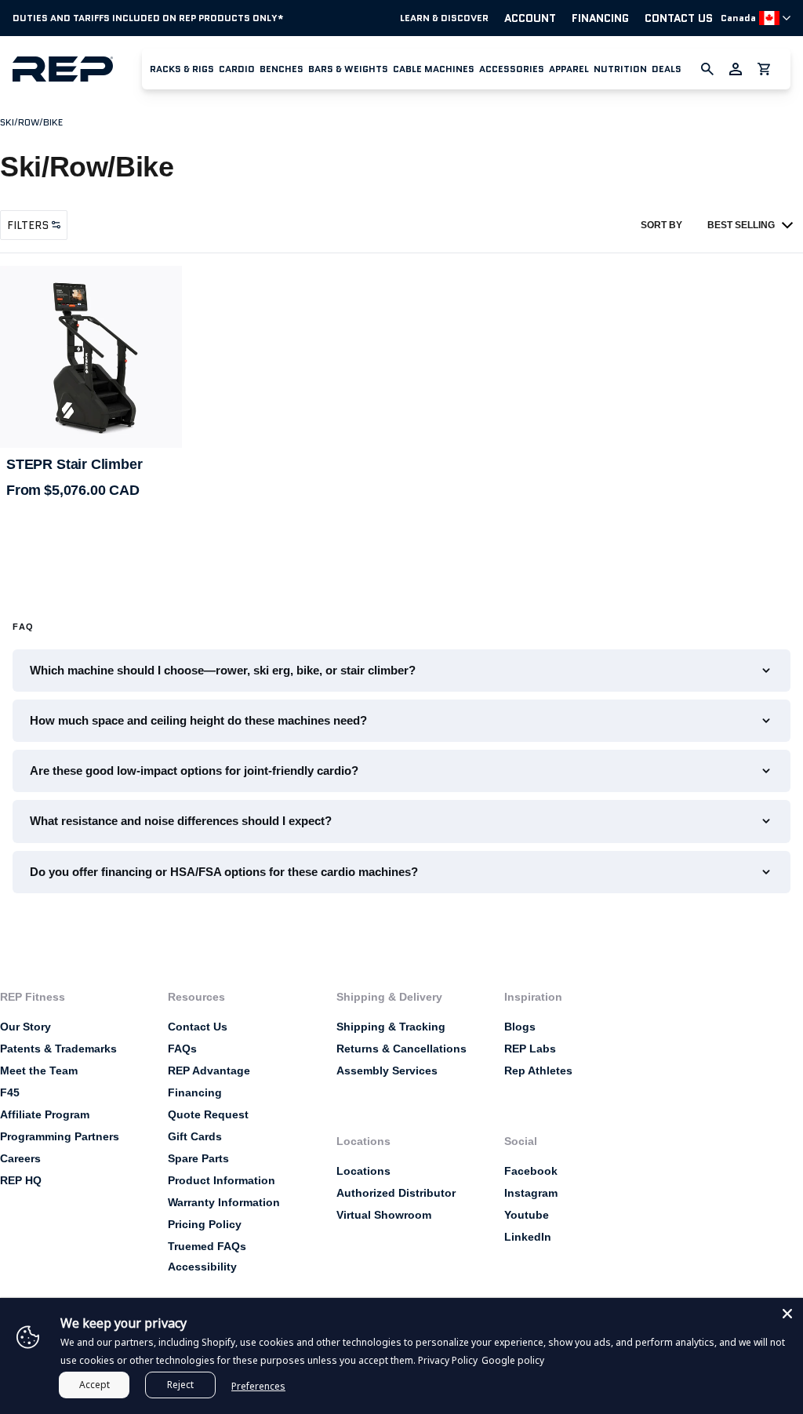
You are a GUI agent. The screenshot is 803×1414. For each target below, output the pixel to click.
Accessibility (202, 1266)
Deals (666, 68)
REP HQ (21, 1180)
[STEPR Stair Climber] (91, 357)
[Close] (787, 1313)
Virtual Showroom (383, 1215)
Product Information (221, 1180)
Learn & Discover (444, 18)
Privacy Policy (448, 1360)
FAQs (182, 1048)
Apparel (569, 68)
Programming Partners (59, 1136)
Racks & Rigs (182, 68)
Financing (600, 18)
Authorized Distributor (396, 1193)
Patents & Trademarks (58, 1048)
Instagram (531, 1193)
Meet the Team (39, 1070)
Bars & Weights (348, 68)
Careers (20, 1158)
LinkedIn (527, 1236)
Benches (281, 68)
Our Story (25, 1026)
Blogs (520, 1026)
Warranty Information (224, 1202)
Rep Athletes (538, 1070)
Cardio (237, 68)
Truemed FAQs (207, 1246)
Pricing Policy (205, 1224)
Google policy (512, 1360)
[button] (182, 69)
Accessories (511, 68)
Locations (363, 1171)
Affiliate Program (44, 1114)
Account (530, 18)
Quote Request (208, 1114)
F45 (10, 1092)
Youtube (526, 1215)
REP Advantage (209, 1070)
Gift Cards (195, 1136)
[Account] (735, 69)
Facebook (531, 1171)
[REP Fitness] (77, 69)
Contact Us (679, 18)
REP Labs (530, 1048)
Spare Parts (198, 1158)
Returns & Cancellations (401, 1048)
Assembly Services (387, 1070)
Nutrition (620, 68)
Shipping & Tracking (390, 1026)
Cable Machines (433, 68)
